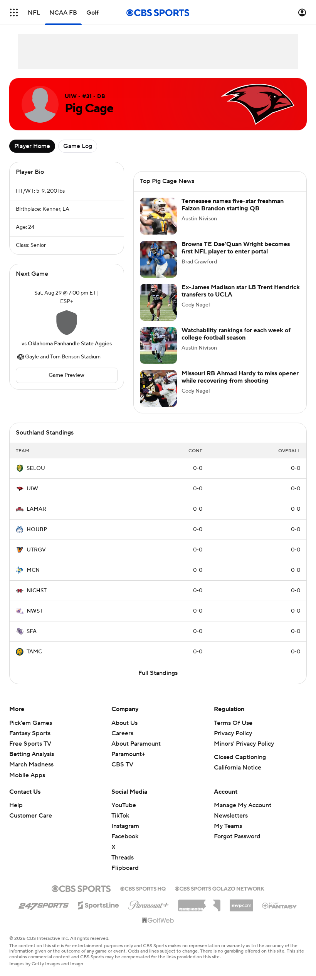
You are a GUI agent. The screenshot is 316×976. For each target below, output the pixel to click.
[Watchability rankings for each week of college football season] (158, 345)
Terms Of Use (233, 723)
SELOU (36, 468)
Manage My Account (242, 805)
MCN (33, 570)
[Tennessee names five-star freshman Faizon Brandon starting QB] (158, 216)
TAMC (34, 651)
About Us (124, 723)
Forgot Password (237, 836)
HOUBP (37, 529)
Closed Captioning (240, 757)
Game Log (77, 146)
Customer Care (30, 815)
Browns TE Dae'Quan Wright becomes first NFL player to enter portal (236, 247)
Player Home (32, 146)
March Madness (31, 764)
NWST (35, 611)
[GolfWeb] (158, 920)
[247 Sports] (43, 904)
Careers (122, 733)
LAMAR (36, 509)
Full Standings (158, 673)
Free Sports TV (30, 744)
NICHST (37, 590)
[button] (14, 12)
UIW (32, 488)
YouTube (123, 805)
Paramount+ (128, 754)
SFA (32, 631)
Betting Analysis (31, 754)
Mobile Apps (27, 775)
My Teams (228, 826)
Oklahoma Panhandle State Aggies (70, 343)
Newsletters (231, 815)
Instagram (125, 826)
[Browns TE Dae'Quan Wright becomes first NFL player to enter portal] (158, 259)
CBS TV (122, 764)
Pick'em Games (30, 723)
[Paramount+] (148, 904)
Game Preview (66, 375)
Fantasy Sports (29, 733)
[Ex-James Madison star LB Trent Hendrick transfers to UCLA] (158, 302)
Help (16, 805)
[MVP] (241, 902)
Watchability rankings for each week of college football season (236, 333)
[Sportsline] (98, 904)
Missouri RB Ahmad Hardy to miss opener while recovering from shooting (240, 377)
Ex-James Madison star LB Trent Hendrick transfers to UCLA (241, 290)
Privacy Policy (233, 733)
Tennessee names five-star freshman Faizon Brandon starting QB (233, 204)
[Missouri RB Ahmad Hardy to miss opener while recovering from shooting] (158, 388)
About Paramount (136, 744)
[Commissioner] (199, 902)
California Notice (237, 767)
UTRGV (36, 549)
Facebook (124, 836)
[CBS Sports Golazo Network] (219, 888)
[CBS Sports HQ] (143, 888)
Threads (122, 857)
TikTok (120, 815)
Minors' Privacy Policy (244, 744)
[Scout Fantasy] (280, 905)
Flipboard (125, 868)
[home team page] (66, 322)
